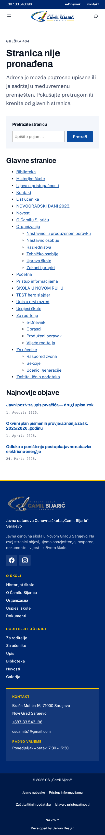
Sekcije (34, 363)
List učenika (27, 199)
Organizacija (28, 226)
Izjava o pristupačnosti (37, 185)
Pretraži (80, 136)
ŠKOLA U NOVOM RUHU (39, 288)
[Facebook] (11, 560)
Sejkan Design (63, 828)
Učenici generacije (44, 370)
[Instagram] (25, 560)
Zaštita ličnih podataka (38, 376)
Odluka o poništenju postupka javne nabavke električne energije (48, 449)
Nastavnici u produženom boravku (59, 233)
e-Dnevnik (36, 322)
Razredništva (39, 247)
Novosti (23, 213)
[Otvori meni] (9, 16)
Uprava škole (39, 260)
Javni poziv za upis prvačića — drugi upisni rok (49, 405)
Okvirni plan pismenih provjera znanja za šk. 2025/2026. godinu (47, 425)
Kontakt (23, 192)
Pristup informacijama (37, 281)
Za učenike (26, 349)
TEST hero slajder (33, 295)
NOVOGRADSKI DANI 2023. (43, 206)
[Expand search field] (95, 16)
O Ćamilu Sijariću (32, 220)
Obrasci (34, 329)
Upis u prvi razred (32, 301)
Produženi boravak (44, 336)
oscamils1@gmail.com (31, 731)
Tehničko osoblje (42, 253)
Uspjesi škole (28, 308)
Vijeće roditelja (41, 342)
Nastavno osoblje (43, 240)
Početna (24, 274)
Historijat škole (30, 178)
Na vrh (52, 820)
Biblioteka (26, 171)
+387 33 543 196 (19, 4)
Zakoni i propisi (41, 267)
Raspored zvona (42, 356)
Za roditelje (27, 315)
